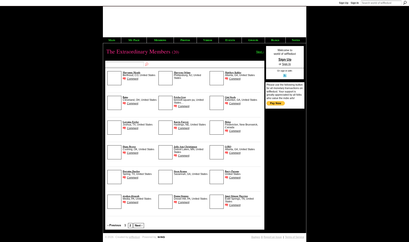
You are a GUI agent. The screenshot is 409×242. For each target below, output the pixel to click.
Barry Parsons (232, 171)
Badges (255, 237)
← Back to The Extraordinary (120, 59)
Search (405, 3)
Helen (228, 122)
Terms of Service (294, 237)
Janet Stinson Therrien (236, 196)
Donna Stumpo (181, 196)
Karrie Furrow (181, 122)
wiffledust (134, 237)
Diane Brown (129, 146)
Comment (132, 78)
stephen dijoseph (131, 196)
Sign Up (343, 2)
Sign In (355, 2)
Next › (138, 225)
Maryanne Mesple (131, 72)
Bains (125, 97)
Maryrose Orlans (182, 72)
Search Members (147, 64)
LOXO (228, 146)
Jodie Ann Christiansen (185, 146)
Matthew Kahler (233, 72)
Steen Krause (180, 171)
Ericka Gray (180, 97)
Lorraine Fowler (131, 122)
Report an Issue (273, 237)
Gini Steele (230, 97)
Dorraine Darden (131, 171)
